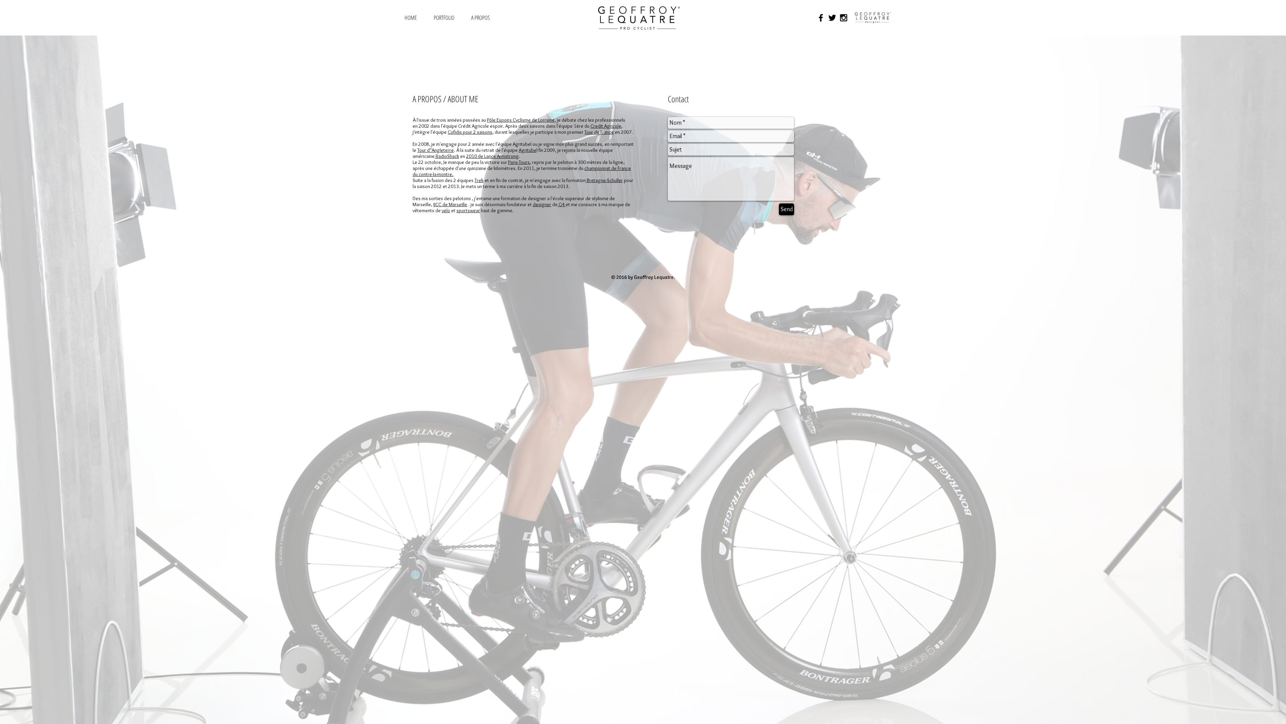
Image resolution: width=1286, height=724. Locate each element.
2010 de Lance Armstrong (492, 156)
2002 (424, 126)
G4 (562, 204)
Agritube (528, 150)
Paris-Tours (519, 162)
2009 (549, 150)
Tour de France (599, 132)
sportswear (468, 210)
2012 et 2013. (446, 186)
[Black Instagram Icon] (844, 18)
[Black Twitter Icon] (832, 18)
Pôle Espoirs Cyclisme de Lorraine (521, 120)
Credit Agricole (605, 126)
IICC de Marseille (450, 204)
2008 (423, 144)
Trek (479, 180)
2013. (564, 186)
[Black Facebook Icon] (821, 18)
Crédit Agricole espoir (480, 126)
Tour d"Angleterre (435, 150)
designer (542, 204)
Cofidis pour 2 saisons (470, 132)
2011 (528, 168)
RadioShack (447, 156)
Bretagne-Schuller (604, 180)
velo (446, 210)
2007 (626, 132)
